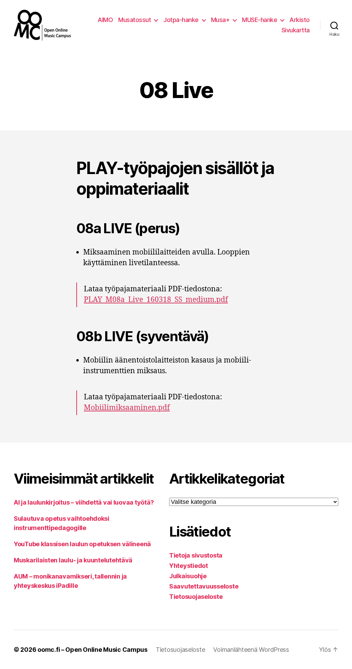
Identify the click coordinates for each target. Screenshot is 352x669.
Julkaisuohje (188, 576)
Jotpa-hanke (181, 19)
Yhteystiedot (188, 565)
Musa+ (220, 19)
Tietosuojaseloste (195, 596)
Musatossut (134, 19)
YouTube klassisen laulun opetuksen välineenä (82, 544)
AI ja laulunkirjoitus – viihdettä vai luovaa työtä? (84, 502)
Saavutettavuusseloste (203, 586)
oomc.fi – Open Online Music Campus (92, 649)
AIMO (105, 19)
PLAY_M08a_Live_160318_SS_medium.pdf (156, 299)
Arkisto (299, 19)
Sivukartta (296, 30)
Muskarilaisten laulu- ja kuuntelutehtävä (73, 560)
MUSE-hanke (259, 19)
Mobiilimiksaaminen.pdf (127, 407)
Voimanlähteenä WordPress (251, 649)
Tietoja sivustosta (195, 555)
